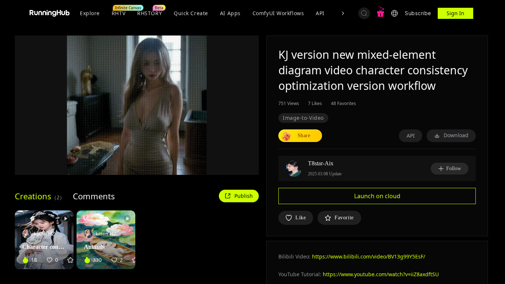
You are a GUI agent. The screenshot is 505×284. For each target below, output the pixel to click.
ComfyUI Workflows (278, 13)
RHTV (118, 13)
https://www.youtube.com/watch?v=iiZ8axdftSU (381, 274)
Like (300, 217)
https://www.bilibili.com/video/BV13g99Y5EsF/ (368, 256)
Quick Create (191, 13)
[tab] (40, 196)
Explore (90, 13)
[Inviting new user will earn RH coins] (380, 13)
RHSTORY (149, 13)
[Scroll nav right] (343, 13)
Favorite (344, 217)
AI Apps (230, 13)
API (320, 13)
